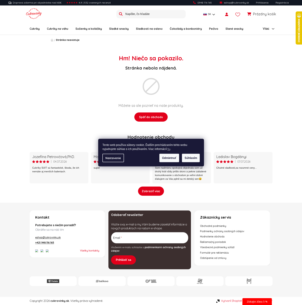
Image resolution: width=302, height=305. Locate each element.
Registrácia (282, 2)
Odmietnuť (169, 157)
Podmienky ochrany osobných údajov (222, 231)
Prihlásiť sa (123, 259)
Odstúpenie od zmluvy (213, 258)
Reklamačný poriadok (213, 242)
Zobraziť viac (151, 191)
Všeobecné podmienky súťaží (217, 247)
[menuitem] (34, 29)
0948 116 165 (204, 2)
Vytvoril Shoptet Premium (237, 301)
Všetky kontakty (89, 250)
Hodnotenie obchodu (151, 137)
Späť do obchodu (151, 117)
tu (168, 148)
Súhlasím (191, 157)
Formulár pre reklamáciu (214, 252)
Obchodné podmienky (213, 226)
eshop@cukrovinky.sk (236, 2)
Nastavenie (113, 158)
